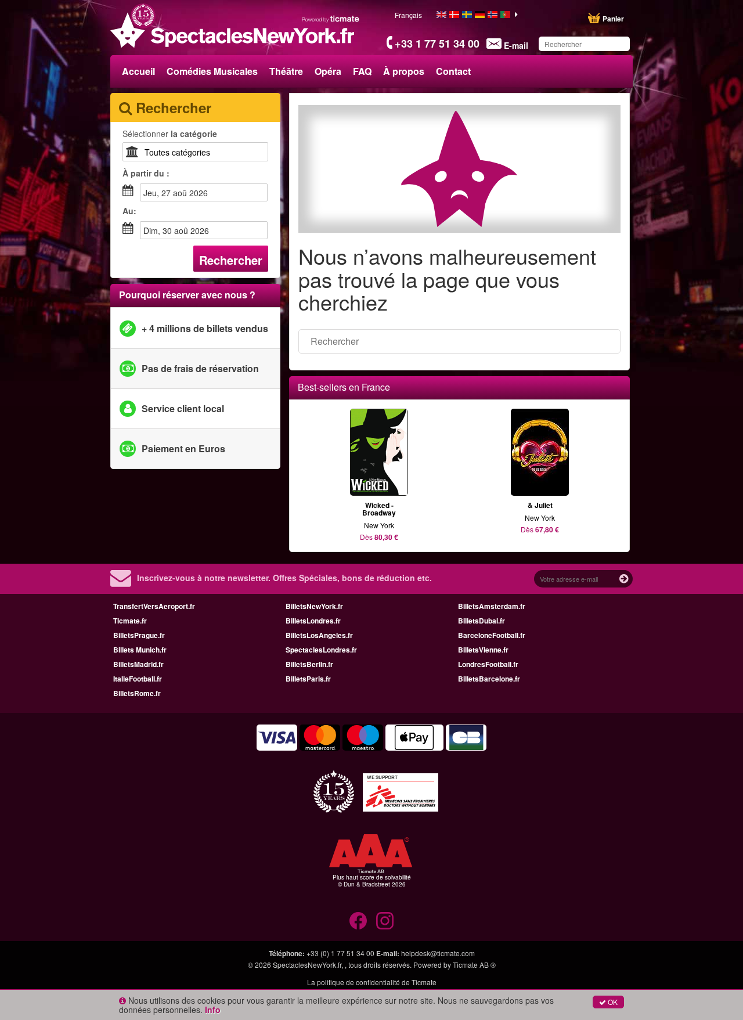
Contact (453, 71)
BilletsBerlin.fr (309, 664)
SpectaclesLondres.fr (321, 649)
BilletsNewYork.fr (314, 606)
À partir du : (145, 173)
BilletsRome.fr (137, 693)
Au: (129, 211)
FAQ (362, 71)
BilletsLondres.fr (313, 620)
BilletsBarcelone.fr (489, 678)
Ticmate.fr (130, 620)
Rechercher (230, 259)
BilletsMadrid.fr (138, 664)
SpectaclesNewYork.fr (307, 964)
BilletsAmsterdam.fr (491, 606)
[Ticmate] (331, 18)
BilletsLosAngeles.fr (319, 635)
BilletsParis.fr (308, 678)
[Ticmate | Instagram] (385, 920)
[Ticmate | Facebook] (358, 920)
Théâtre (286, 71)
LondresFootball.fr (488, 664)
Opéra (328, 71)
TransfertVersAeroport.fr (154, 606)
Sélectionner (169, 133)
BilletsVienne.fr (483, 649)
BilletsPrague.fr (139, 635)
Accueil (138, 71)
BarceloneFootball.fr (491, 635)
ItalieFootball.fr (137, 678)
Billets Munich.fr (140, 649)
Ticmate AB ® (474, 964)
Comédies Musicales (212, 71)
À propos (403, 71)
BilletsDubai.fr (481, 620)
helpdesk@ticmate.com (438, 953)
